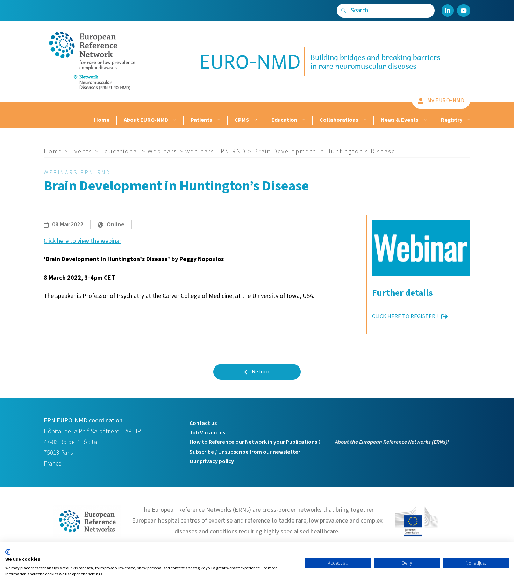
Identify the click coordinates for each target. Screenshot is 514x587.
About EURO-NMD (146, 120)
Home (101, 120)
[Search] (344, 11)
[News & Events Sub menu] (424, 120)
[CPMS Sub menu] (254, 120)
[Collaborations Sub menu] (364, 120)
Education (284, 120)
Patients (201, 120)
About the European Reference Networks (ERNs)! (392, 442)
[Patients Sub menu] (218, 120)
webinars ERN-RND (215, 151)
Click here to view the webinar (82, 241)
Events (81, 151)
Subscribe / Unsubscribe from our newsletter (245, 452)
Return (261, 372)
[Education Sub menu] (303, 120)
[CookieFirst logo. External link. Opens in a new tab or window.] (7, 552)
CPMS (242, 120)
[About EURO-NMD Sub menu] (174, 120)
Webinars (162, 151)
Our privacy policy (212, 461)
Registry (451, 120)
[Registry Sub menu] (468, 120)
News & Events (400, 120)
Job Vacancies (207, 432)
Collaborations (339, 120)
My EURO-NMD (446, 100)
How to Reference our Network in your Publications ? (255, 442)
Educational (120, 151)
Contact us (203, 423)
